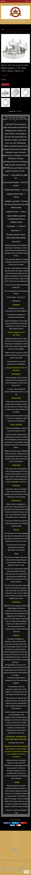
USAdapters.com (19, 863)
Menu (4, 1)
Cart (28, 1)
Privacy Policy (15, 838)
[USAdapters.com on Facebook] (15, 849)
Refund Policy (16, 842)
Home (2, 29)
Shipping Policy (15, 840)
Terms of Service (15, 836)
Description (12, 111)
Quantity (3, 79)
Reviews (19, 111)
